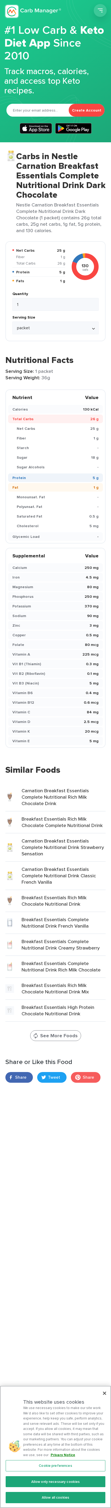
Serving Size (23, 317)
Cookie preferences (55, 1465)
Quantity (20, 294)
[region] (55, 1447)
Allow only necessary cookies (55, 1481)
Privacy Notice (63, 1454)
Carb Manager (33, 11)
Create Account (86, 110)
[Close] (104, 1393)
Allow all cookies (55, 1497)
